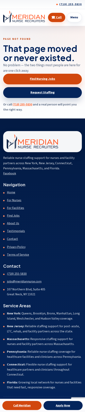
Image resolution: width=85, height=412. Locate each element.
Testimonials (16, 231)
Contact (12, 239)
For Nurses (14, 200)
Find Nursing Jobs (42, 79)
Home (11, 192)
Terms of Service (18, 255)
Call (56, 17)
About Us (13, 223)
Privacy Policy (16, 247)
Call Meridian (22, 405)
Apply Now (63, 405)
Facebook (9, 173)
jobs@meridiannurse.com (24, 281)
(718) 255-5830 (70, 4)
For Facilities (15, 208)
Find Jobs (13, 215)
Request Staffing (42, 92)
